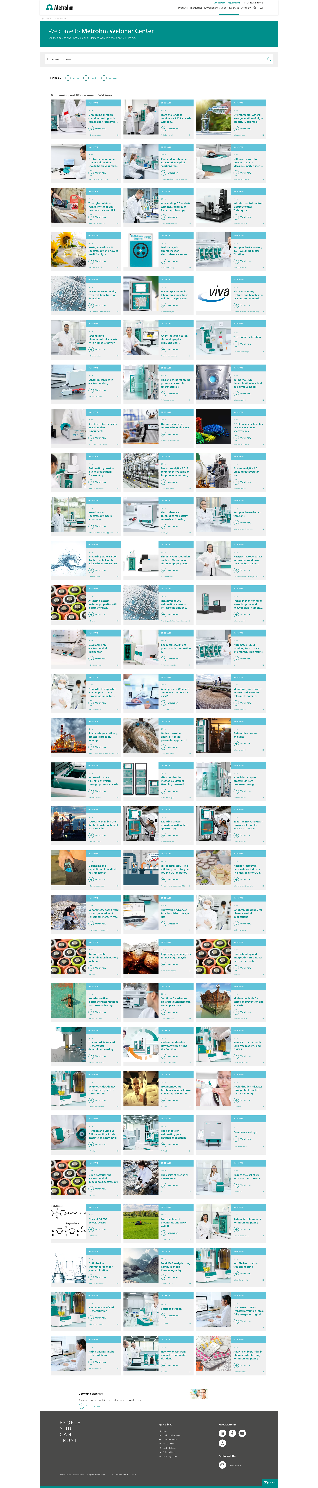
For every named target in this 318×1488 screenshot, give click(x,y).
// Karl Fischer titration (96, 1062)
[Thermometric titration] (213, 337)
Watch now (100, 128)
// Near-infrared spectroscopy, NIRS (100, 532)
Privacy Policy (65, 1474)
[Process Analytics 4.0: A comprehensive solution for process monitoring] (141, 470)
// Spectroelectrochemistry (97, 444)
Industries (196, 7)
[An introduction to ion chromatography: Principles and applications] (141, 337)
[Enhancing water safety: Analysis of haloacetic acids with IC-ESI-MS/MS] (68, 558)
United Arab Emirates (255, 3)
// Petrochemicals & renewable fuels (101, 753)
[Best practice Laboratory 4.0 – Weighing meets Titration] (213, 249)
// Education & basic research (98, 179)
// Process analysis (167, 311)
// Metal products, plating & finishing (174, 179)
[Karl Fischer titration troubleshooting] (213, 1265)
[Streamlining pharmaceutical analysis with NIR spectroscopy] (68, 337)
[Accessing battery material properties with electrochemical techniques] (68, 602)
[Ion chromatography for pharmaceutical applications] (213, 912)
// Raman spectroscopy (96, 223)
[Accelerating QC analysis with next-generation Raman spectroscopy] (141, 205)
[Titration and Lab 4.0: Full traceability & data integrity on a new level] (68, 1132)
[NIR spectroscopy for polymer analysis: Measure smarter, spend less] (213, 161)
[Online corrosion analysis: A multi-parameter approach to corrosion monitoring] (141, 735)
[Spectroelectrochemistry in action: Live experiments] (68, 426)
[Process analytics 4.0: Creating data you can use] (213, 470)
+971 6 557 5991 (220, 3)
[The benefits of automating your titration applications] (141, 1132)
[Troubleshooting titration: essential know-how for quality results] (141, 1088)
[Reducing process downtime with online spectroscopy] (141, 823)
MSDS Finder (168, 1443)
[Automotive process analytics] (213, 735)
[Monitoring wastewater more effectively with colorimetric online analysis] (213, 691)
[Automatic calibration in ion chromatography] (213, 1221)
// (234, 665)
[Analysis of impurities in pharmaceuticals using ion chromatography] (213, 1353)
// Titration (164, 1106)
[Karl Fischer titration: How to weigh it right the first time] (141, 1044)
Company (246, 7)
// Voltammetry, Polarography (98, 930)
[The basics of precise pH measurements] (141, 1177)
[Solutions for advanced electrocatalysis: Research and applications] (141, 1000)
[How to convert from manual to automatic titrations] (141, 1353)
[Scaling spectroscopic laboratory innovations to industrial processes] (141, 293)
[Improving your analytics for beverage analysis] (141, 956)
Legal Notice (78, 1474)
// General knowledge (241, 351)
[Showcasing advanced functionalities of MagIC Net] (141, 912)
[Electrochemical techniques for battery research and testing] (141, 514)
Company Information (95, 1474)
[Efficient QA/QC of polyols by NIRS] (68, 1221)
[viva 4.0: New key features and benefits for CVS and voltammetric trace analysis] (213, 293)
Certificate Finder (170, 1439)
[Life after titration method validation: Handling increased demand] (141, 779)
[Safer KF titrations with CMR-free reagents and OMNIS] (213, 1044)
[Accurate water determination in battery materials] (68, 956)
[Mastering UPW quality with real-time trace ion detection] (68, 293)
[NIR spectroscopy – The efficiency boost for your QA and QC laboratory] (141, 867)
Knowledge (211, 7)
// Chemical (238, 1191)
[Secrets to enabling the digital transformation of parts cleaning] (68, 823)
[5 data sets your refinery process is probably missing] (68, 735)
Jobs (164, 1431)
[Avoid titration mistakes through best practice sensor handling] (213, 1088)
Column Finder (169, 1452)
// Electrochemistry (240, 223)
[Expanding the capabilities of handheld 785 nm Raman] (68, 867)
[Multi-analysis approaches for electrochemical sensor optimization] (141, 249)
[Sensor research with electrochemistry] (68, 382)
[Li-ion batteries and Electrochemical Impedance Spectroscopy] (68, 1177)
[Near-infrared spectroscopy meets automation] (68, 514)
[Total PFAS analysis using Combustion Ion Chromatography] (141, 1265)
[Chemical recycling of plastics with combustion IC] (141, 647)
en (244, 3)
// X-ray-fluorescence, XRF (170, 440)
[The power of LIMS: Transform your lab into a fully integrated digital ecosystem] (213, 1309)
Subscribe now (235, 1465)
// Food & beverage (95, 267)
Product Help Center (171, 1435)
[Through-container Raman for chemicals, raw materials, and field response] (68, 205)
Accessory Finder (170, 1456)
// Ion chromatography (169, 355)
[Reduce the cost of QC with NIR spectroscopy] (213, 1177)
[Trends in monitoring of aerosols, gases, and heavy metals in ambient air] (213, 602)
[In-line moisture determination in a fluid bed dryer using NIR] (213, 382)
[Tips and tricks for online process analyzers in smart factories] (141, 382)
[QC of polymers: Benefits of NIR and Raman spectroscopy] (213, 426)
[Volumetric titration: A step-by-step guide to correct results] (68, 1088)
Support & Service (229, 7)
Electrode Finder (170, 1447)
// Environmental (167, 135)
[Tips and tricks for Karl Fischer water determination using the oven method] (68, 1044)
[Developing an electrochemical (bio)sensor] (68, 647)
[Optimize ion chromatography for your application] (68, 1265)
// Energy (164, 532)
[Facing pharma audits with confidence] (68, 1353)
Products (183, 7)
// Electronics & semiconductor (99, 311)
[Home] (59, 9)
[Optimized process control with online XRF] (141, 426)
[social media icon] (222, 1433)
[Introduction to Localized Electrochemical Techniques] (213, 205)
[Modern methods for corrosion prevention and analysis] (213, 1000)
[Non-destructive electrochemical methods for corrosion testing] (68, 1000)
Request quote (234, 3)
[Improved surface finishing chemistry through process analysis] (68, 779)
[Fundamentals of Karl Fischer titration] (68, 1309)
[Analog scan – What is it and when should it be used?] (141, 691)
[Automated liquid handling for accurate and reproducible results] (213, 647)
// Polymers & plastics (241, 179)
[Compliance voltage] (213, 1132)
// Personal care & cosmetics (243, 529)
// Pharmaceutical (94, 135)
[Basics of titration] (141, 1309)
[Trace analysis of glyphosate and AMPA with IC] (141, 1221)
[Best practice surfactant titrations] (213, 514)
